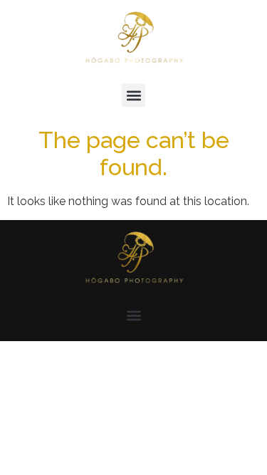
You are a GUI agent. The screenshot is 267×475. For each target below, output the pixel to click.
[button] (133, 95)
